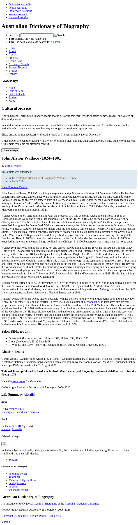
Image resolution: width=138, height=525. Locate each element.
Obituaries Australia (20, 4)
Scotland (35, 412)
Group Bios (15, 60)
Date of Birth (16, 90)
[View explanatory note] (4, 444)
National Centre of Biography (40, 503)
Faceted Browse (18, 67)
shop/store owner (18, 489)
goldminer (14, 476)
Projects (13, 57)
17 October (7, 426)
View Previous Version (14, 187)
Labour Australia (18, 17)
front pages (18, 381)
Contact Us (55, 515)
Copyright (7, 515)
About (12, 51)
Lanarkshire (22, 412)
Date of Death (17, 94)
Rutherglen (7, 412)
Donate (13, 73)
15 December (9, 408)
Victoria (5, 429)
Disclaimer (21, 515)
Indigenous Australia (20, 10)
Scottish (13, 459)
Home (12, 48)
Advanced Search (19, 64)
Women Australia (18, 14)
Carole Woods (13, 165)
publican (13, 486)
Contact (13, 54)
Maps (12, 100)
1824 (21, 408)
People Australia (18, 7)
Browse (13, 70)
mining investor (17, 483)
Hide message (10, 150)
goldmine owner (18, 473)
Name (12, 87)
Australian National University (82, 503)
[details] (29, 394)
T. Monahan (91, 301)
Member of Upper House (23, 480)
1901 (18, 426)
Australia (17, 429)
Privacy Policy (38, 515)
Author (13, 97)
